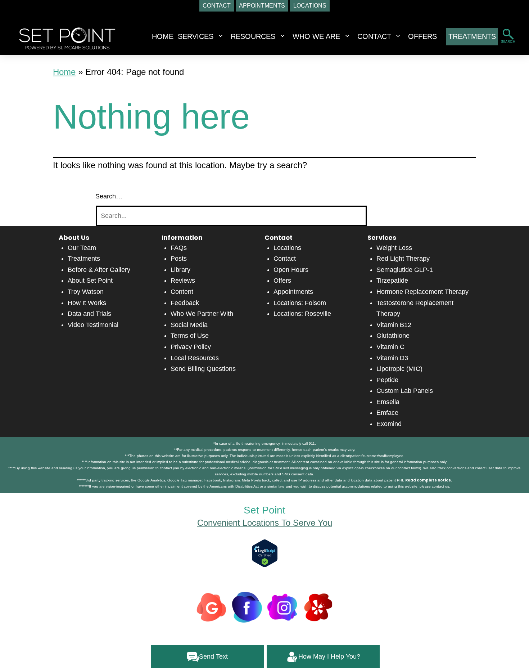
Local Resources (195, 358)
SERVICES (195, 36)
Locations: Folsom (299, 302)
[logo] (67, 37)
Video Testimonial (93, 324)
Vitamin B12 (393, 324)
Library (180, 269)
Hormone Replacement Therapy (422, 291)
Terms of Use (190, 335)
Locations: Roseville (302, 313)
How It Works (87, 302)
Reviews (183, 280)
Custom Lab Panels (404, 390)
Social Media (189, 324)
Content (182, 291)
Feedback (185, 302)
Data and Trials (89, 313)
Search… (108, 196)
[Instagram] (282, 606)
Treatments (84, 258)
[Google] (211, 606)
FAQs (179, 247)
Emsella (387, 401)
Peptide (387, 380)
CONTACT (374, 36)
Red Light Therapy (403, 258)
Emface (387, 412)
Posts (179, 258)
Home (162, 36)
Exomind (389, 423)
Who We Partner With (202, 313)
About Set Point (90, 280)
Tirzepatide (392, 280)
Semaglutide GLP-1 (404, 269)
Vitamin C (390, 346)
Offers (282, 280)
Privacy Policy (191, 346)
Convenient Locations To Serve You (264, 523)
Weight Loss (394, 247)
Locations (287, 247)
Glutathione (393, 335)
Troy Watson (86, 291)
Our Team (82, 247)
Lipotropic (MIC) (399, 368)
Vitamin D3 (392, 358)
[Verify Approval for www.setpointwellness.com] (265, 553)
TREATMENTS (472, 36)
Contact (284, 258)
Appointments (293, 291)
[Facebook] (247, 606)
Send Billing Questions (203, 368)
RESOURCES (253, 36)
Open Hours (290, 269)
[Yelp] (318, 606)
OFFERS (422, 36)
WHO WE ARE (316, 36)
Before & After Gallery (99, 269)
